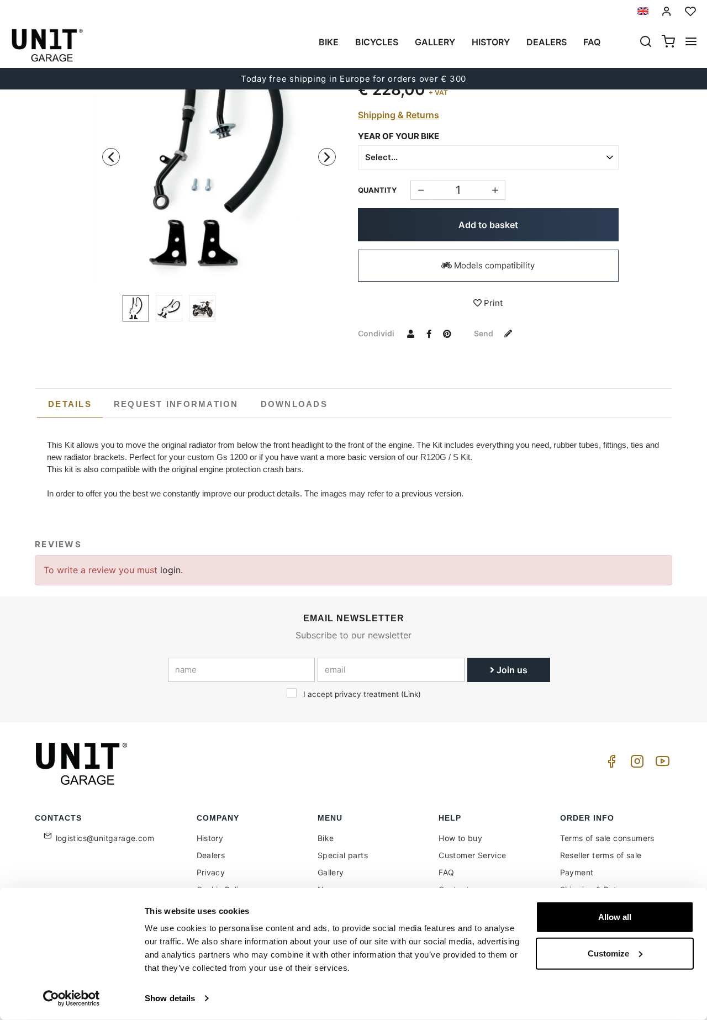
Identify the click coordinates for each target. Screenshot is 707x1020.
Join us (510, 669)
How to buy (460, 838)
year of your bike (398, 136)
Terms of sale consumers (607, 838)
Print (492, 303)
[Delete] (495, 190)
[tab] (70, 404)
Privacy (211, 872)
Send (484, 333)
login (170, 569)
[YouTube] (660, 764)
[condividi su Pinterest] (447, 333)
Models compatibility (493, 265)
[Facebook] (610, 764)
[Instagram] (635, 764)
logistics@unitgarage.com (105, 838)
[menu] (691, 42)
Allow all (614, 917)
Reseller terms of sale (601, 855)
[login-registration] (666, 11)
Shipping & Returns (398, 114)
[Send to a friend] (410, 333)
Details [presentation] (70, 404)
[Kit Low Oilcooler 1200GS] (219, 153)
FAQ (446, 872)
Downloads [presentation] (294, 404)
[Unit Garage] (83, 764)
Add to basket (488, 224)
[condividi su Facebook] (428, 333)
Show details (170, 998)
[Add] (420, 190)
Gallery (435, 41)
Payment (577, 872)
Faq (591, 41)
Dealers (546, 41)
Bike (329, 41)
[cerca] (645, 42)
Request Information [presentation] (176, 404)
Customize (608, 953)
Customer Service (472, 855)
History (491, 41)
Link (411, 694)
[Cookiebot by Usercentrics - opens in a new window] (71, 998)
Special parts (343, 855)
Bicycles (376, 41)
